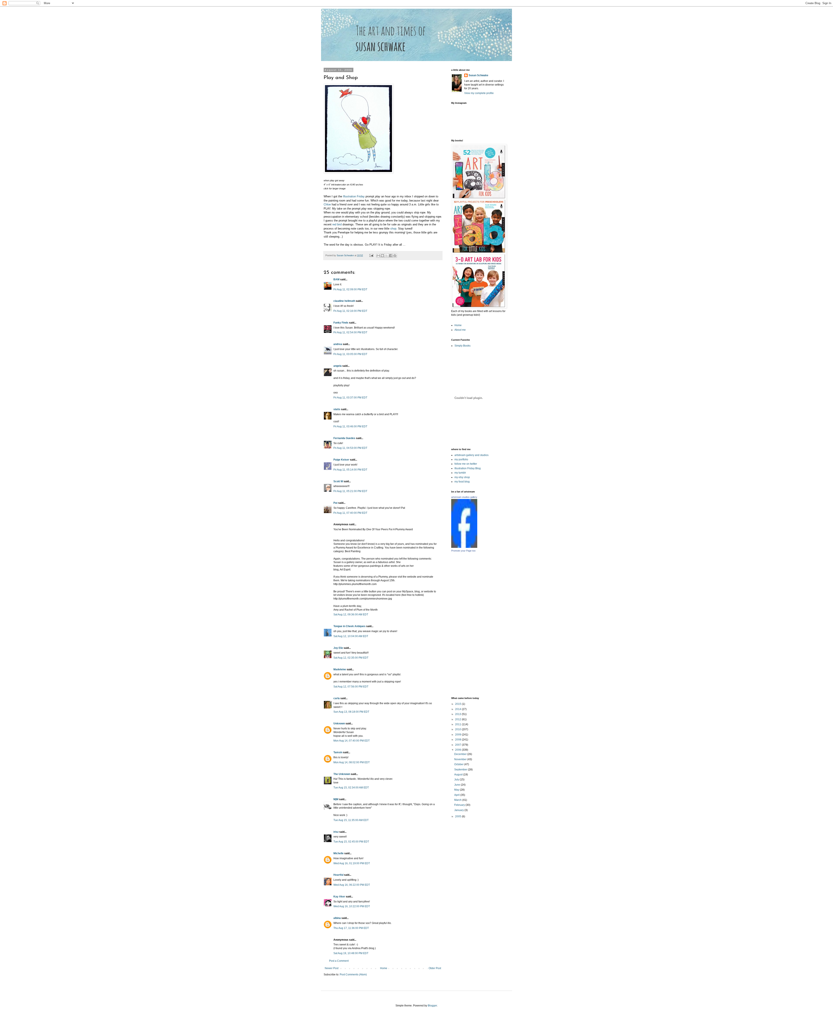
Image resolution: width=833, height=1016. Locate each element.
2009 (458, 734)
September (461, 769)
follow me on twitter (465, 463)
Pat (335, 502)
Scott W (338, 481)
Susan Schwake (478, 75)
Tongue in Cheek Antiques (349, 626)
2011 (458, 724)
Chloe (327, 204)
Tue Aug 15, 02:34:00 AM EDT (351, 787)
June (457, 784)
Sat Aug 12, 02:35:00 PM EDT (350, 657)
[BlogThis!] (382, 255)
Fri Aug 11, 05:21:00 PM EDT (350, 491)
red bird (337, 224)
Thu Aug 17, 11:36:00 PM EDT (351, 928)
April (457, 794)
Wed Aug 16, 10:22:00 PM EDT (351, 906)
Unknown (339, 723)
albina (337, 918)
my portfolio (461, 459)
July (457, 779)
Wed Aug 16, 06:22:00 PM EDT (351, 884)
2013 (458, 714)
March (458, 799)
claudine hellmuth (344, 300)
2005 (458, 816)
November (460, 759)
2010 (458, 729)
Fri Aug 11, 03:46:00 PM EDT (350, 426)
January (459, 810)
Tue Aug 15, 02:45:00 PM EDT (351, 841)
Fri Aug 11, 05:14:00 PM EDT (350, 469)
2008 (458, 739)
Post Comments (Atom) (353, 974)
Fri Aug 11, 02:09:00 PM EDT (350, 289)
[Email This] (378, 255)
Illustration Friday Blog (467, 468)
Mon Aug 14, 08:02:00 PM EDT (351, 762)
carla (336, 698)
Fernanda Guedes (344, 438)
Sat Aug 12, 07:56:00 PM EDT (350, 686)
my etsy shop (462, 477)
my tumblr (460, 472)
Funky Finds (340, 322)
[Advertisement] (499, 624)
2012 (458, 719)
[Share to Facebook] (391, 255)
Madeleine (339, 669)
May (457, 789)
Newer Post (331, 968)
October (459, 764)
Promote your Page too (463, 550)
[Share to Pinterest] (395, 255)
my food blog (462, 481)
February (460, 804)
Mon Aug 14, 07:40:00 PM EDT (351, 740)
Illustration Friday (354, 196)
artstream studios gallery (464, 497)
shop (393, 228)
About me (460, 329)
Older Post (435, 968)
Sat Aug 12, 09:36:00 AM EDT (350, 614)
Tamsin (337, 752)
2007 (458, 744)
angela (337, 365)
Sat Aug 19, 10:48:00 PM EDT (350, 953)
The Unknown (341, 774)
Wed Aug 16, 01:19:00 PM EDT (351, 863)
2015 (458, 703)
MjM (335, 799)
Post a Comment (339, 960)
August (458, 774)
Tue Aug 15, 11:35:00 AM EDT (351, 820)
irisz (336, 831)
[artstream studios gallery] (464, 546)
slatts (336, 409)
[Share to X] (386, 255)
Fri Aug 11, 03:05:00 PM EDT (350, 354)
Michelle (338, 853)
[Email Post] (371, 255)
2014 (458, 709)
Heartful (338, 874)
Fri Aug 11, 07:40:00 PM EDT (350, 512)
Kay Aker (339, 896)
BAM (336, 279)
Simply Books (462, 345)
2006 (458, 749)
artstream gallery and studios (471, 455)
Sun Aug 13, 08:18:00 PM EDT (351, 711)
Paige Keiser (341, 459)
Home (383, 968)
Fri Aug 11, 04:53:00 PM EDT (350, 447)
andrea (337, 344)
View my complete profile (479, 93)
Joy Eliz (338, 647)
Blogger (432, 1005)
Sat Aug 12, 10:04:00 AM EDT (350, 636)
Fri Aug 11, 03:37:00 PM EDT (350, 397)
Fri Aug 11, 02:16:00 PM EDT (350, 310)
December (460, 754)
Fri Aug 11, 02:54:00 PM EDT (350, 332)
